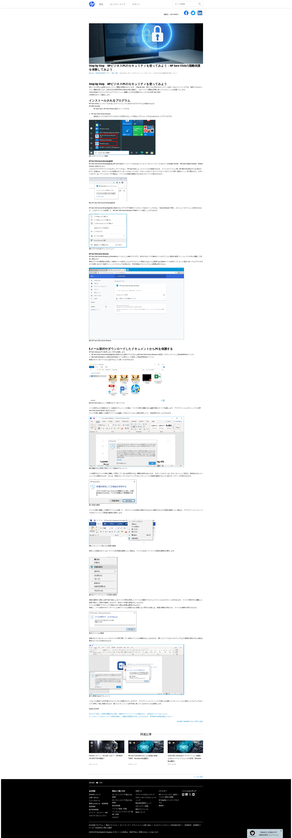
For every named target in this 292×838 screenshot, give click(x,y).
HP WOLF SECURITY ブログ (103, 73)
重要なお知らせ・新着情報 (98, 803)
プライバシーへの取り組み (141, 825)
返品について (140, 812)
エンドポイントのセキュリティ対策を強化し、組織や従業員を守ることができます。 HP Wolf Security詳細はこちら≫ (130, 716)
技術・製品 (115, 73)
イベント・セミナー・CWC (98, 812)
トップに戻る (198, 777)
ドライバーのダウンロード (145, 794)
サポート (136, 4)
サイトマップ (124, 825)
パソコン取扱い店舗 (119, 809)
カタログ (115, 817)
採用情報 (92, 806)
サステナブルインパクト (98, 816)
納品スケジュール (142, 809)
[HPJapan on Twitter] (190, 794)
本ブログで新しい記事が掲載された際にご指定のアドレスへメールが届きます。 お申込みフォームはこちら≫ (128, 714)
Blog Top (91, 73)
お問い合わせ (94, 797)
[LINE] (183, 794)
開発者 (161, 805)
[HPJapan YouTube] (193, 794)
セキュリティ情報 (142, 806)
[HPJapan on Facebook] (186, 794)
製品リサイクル (111, 825)
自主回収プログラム (96, 825)
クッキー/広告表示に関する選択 (100, 828)
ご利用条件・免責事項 (191, 825)
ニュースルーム (94, 800)
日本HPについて (94, 794)
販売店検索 (116, 805)
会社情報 (92, 791)
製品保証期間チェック (143, 803)
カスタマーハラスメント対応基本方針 (167, 825)
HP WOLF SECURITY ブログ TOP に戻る (190, 721)
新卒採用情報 (94, 809)
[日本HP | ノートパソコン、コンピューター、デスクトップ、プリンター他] (92, 4)
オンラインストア (117, 4)
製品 (101, 4)
